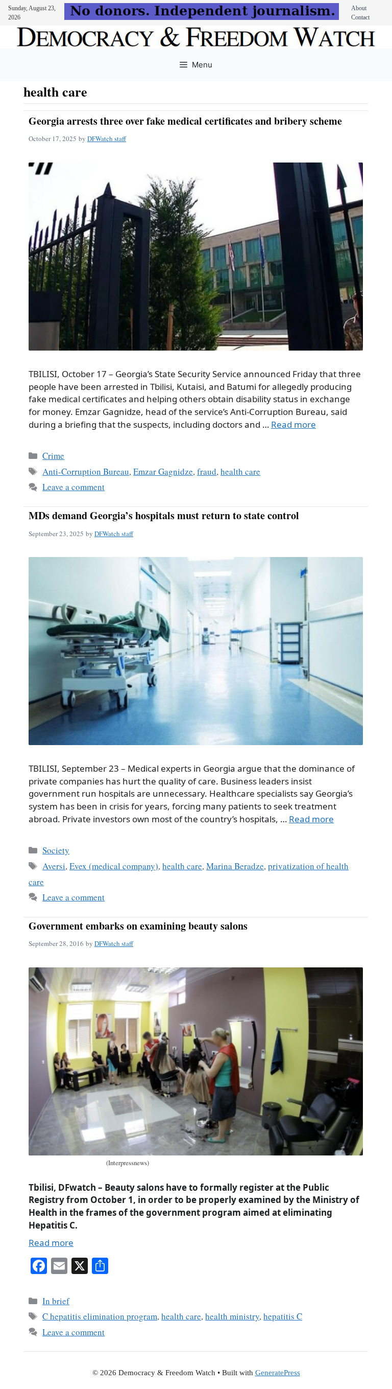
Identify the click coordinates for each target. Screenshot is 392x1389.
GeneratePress (277, 1373)
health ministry (232, 1316)
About (358, 8)
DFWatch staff (106, 138)
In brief (55, 1301)
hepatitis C (282, 1316)
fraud (206, 471)
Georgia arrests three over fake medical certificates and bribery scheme (185, 120)
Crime (53, 455)
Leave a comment (73, 487)
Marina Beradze (235, 866)
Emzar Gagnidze (163, 471)
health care (240, 471)
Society (55, 850)
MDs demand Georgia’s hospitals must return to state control (164, 515)
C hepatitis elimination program (99, 1316)
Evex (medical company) (113, 866)
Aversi (53, 866)
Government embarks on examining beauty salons (138, 925)
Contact (360, 17)
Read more (293, 424)
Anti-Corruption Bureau (85, 471)
